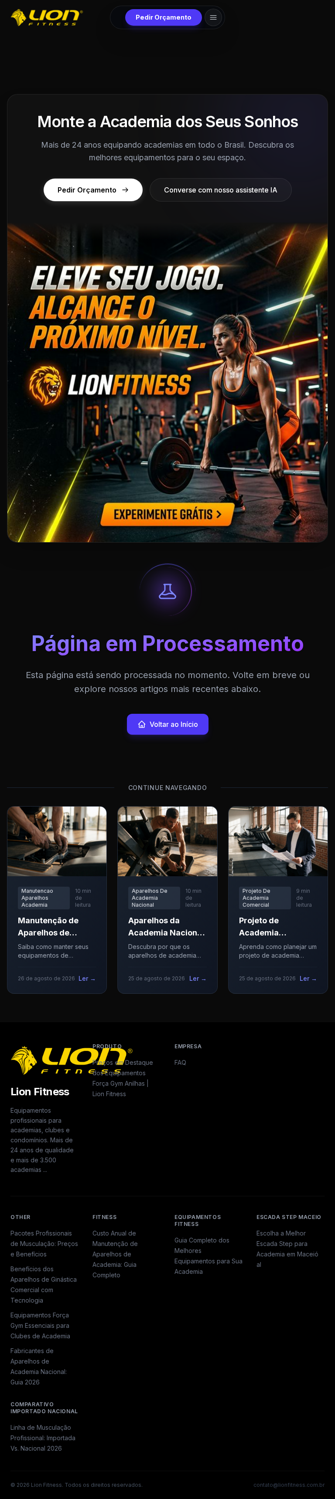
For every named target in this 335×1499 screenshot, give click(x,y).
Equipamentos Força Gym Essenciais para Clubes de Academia (40, 1325)
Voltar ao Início (174, 724)
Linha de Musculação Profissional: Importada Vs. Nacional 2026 (42, 1438)
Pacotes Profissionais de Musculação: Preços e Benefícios (44, 1243)
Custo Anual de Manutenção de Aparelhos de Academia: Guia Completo (115, 1254)
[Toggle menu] (213, 17)
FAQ (180, 1062)
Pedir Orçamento (163, 17)
